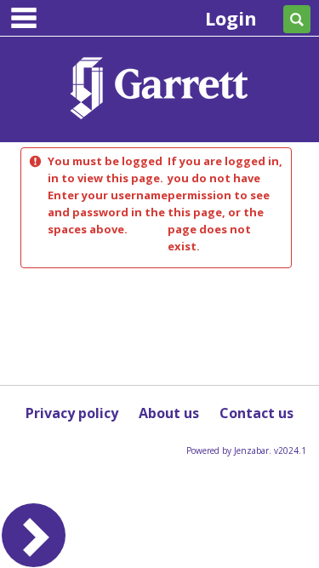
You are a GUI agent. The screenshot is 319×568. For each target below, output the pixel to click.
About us (169, 413)
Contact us (256, 413)
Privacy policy (72, 413)
